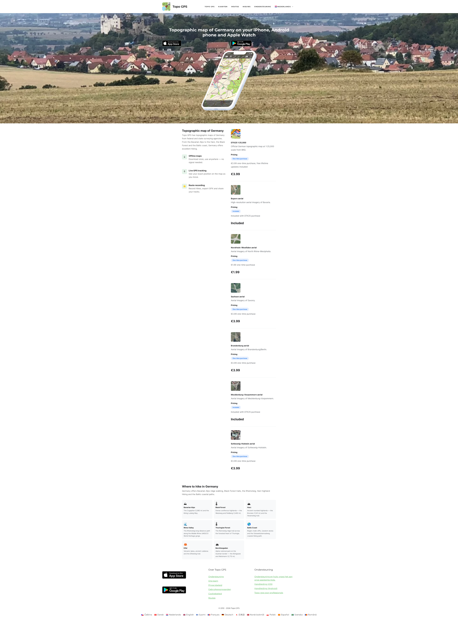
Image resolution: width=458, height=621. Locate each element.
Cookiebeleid (215, 593)
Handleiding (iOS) (263, 584)
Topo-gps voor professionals (268, 593)
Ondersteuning (262, 7)
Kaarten (222, 7)
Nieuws (246, 7)
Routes (235, 7)
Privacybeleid (215, 585)
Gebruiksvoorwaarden (219, 589)
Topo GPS (180, 6)
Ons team (213, 581)
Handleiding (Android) (265, 588)
